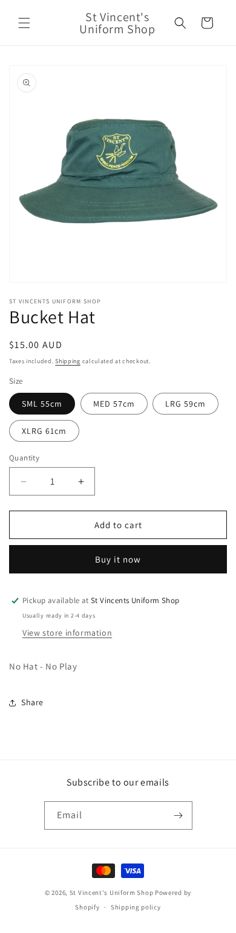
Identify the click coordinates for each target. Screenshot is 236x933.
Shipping (67, 361)
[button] (24, 23)
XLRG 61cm (44, 430)
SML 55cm (42, 403)
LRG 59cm (185, 403)
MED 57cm (114, 403)
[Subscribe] (178, 815)
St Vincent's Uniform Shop (112, 892)
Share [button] (32, 702)
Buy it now (118, 559)
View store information (67, 632)
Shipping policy (136, 907)
